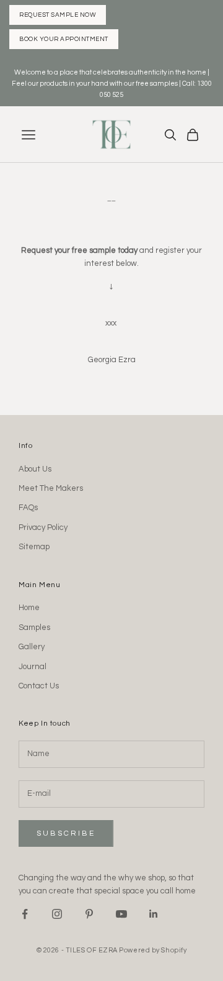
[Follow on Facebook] (25, 914)
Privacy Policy (43, 527)
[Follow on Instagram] (57, 914)
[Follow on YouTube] (121, 914)
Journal (32, 666)
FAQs (28, 507)
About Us (35, 469)
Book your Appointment (63, 39)
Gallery (32, 646)
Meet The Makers (51, 488)
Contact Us (39, 686)
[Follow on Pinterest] (89, 914)
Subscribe (66, 833)
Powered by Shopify (152, 950)
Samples (34, 627)
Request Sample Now (57, 15)
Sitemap (34, 546)
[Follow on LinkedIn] (153, 914)
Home (29, 607)
